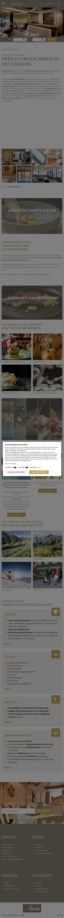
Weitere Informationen (10, 463)
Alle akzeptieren (39, 472)
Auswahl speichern (16, 472)
